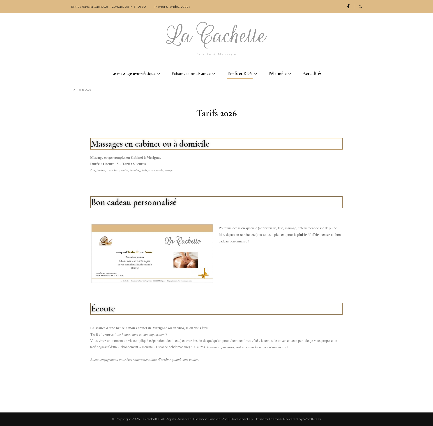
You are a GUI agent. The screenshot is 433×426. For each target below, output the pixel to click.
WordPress (312, 419)
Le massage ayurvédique (133, 73)
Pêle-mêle (278, 73)
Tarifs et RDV (240, 73)
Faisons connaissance (191, 73)
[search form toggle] (360, 6)
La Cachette (217, 35)
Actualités (312, 73)
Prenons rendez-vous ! (172, 7)
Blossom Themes (267, 419)
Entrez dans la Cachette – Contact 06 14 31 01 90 (108, 7)
